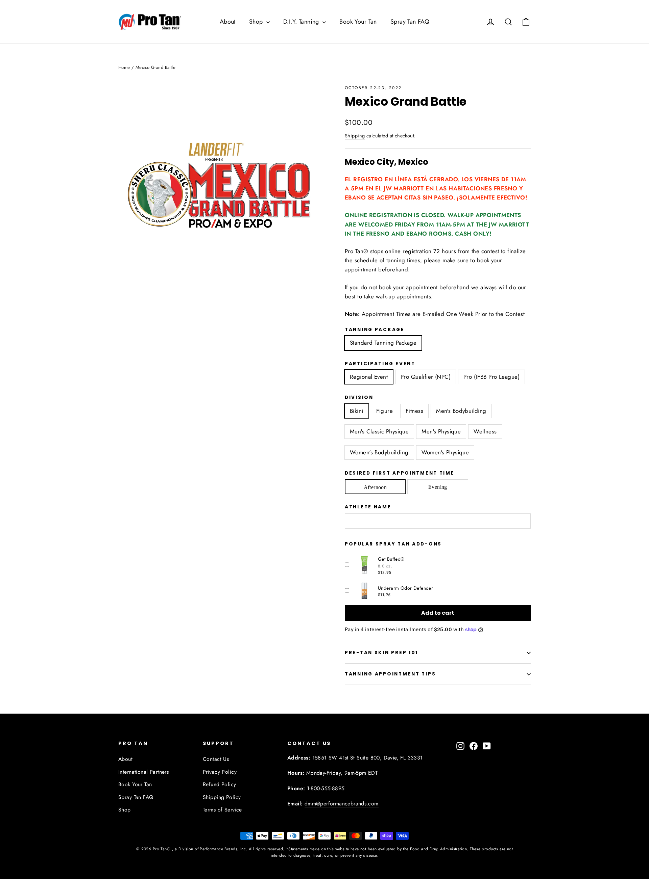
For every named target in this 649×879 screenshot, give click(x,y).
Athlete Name (368, 507)
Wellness (485, 431)
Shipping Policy (222, 797)
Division (359, 397)
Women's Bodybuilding (379, 452)
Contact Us (216, 759)
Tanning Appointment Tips (390, 674)
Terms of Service (222, 810)
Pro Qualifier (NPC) (426, 377)
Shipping (355, 135)
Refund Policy (219, 784)
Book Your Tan (358, 21)
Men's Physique (441, 431)
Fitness (414, 411)
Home (124, 67)
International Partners (143, 772)
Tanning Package (375, 329)
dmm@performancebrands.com (342, 803)
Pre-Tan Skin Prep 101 (381, 652)
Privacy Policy (220, 772)
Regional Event (369, 377)
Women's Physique (445, 452)
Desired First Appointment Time (400, 473)
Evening (437, 487)
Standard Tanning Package (383, 343)
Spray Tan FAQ (410, 21)
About (228, 21)
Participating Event (380, 364)
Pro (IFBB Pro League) (491, 377)
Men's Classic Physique (379, 431)
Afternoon (375, 487)
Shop (257, 21)
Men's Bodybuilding (461, 411)
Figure (384, 411)
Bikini (356, 411)
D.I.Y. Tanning (302, 21)
